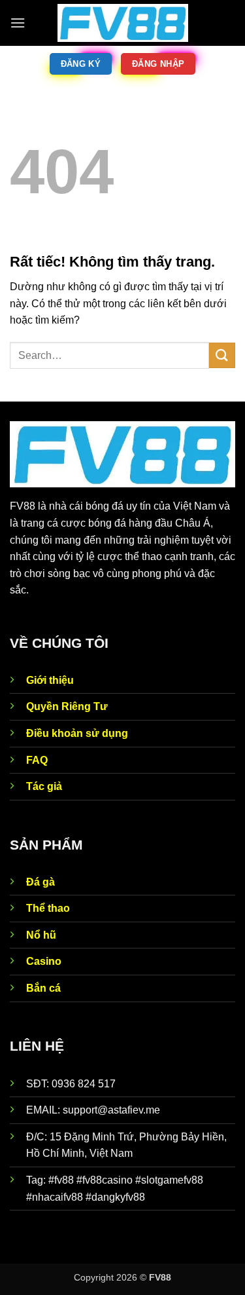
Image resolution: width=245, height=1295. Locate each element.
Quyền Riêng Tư (67, 706)
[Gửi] (222, 355)
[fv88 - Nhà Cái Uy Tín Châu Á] (122, 23)
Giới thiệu (50, 680)
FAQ (37, 760)
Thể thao (48, 908)
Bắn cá (43, 988)
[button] (17, 23)
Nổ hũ (41, 935)
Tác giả (44, 786)
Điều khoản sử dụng (77, 733)
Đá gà (40, 882)
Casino (43, 961)
